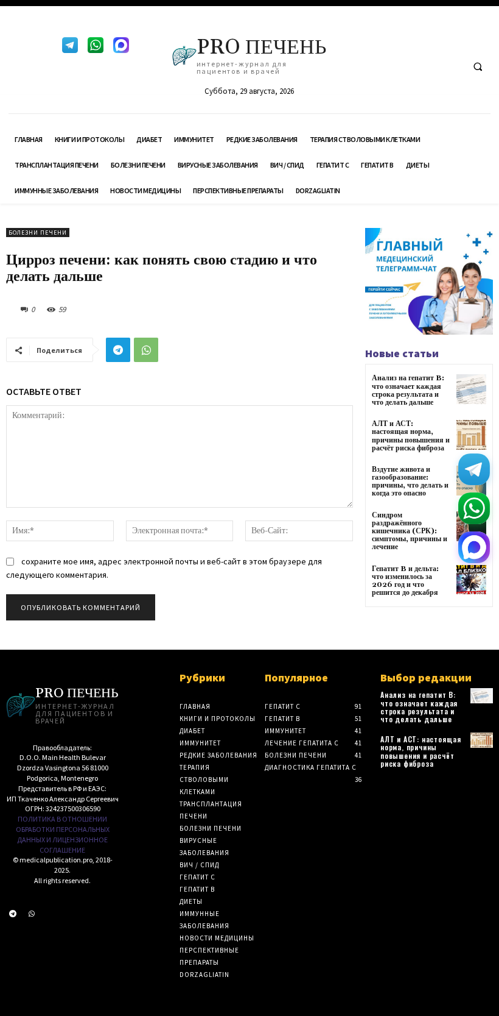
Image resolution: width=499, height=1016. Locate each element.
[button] (477, 66)
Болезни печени (38, 232)
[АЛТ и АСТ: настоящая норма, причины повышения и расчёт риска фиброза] (471, 435)
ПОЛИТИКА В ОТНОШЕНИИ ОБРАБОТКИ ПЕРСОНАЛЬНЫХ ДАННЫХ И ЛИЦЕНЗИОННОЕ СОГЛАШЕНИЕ (63, 834)
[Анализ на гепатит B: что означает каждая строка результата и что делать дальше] (471, 389)
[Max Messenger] (121, 45)
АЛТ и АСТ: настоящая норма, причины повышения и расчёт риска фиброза (411, 436)
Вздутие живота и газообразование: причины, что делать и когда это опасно (410, 482)
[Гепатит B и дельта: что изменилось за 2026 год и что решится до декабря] (471, 580)
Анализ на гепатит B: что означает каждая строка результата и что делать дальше (408, 390)
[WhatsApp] (95, 45)
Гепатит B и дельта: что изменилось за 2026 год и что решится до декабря (405, 581)
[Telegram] (70, 45)
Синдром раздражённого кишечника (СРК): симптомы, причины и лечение (409, 531)
